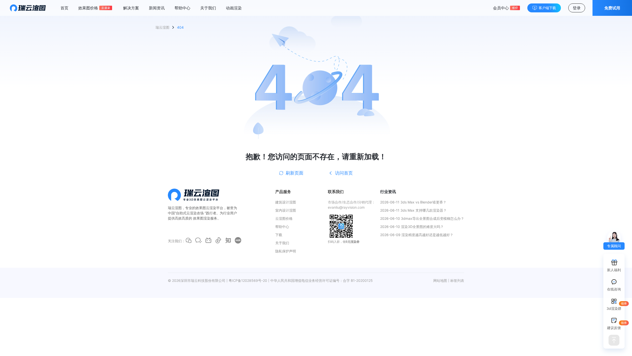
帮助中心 (182, 7)
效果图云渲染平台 (209, 208)
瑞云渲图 (162, 27)
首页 (64, 7)
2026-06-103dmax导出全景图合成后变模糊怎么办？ (422, 218)
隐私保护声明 (285, 251)
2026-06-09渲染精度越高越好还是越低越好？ (416, 235)
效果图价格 (88, 7)
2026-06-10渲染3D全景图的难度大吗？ (412, 226)
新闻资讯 (157, 7)
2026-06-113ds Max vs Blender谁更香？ (413, 202)
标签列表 (457, 280)
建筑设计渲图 (285, 202)
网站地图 (440, 280)
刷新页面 (294, 173)
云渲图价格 (284, 218)
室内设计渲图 (285, 210)
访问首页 (344, 173)
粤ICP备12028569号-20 (248, 280)
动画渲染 (234, 7)
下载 (278, 235)
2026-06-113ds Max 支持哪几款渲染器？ (413, 210)
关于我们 (208, 7)
